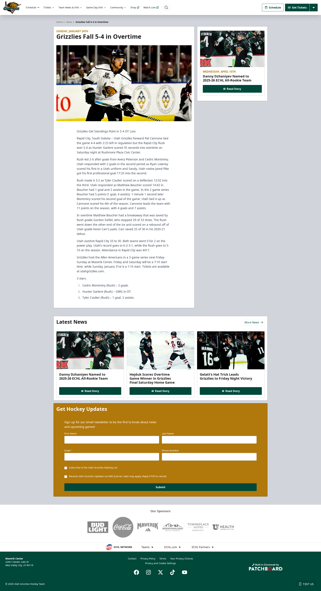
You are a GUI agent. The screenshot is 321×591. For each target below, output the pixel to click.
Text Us (308, 584)
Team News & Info (69, 7)
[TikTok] (172, 572)
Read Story (234, 89)
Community (116, 7)
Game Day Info (94, 7)
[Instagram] (148, 572)
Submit (160, 487)
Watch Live (149, 7)
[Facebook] (136, 572)
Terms (162, 558)
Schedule (31, 7)
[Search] (166, 7)
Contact (132, 558)
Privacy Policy (147, 558)
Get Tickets (299, 7)
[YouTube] (184, 572)
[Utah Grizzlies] (12, 7)
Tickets (47, 7)
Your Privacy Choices (181, 558)
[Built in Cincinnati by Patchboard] (265, 567)
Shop (133, 7)
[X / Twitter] (160, 572)
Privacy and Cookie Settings (160, 563)
